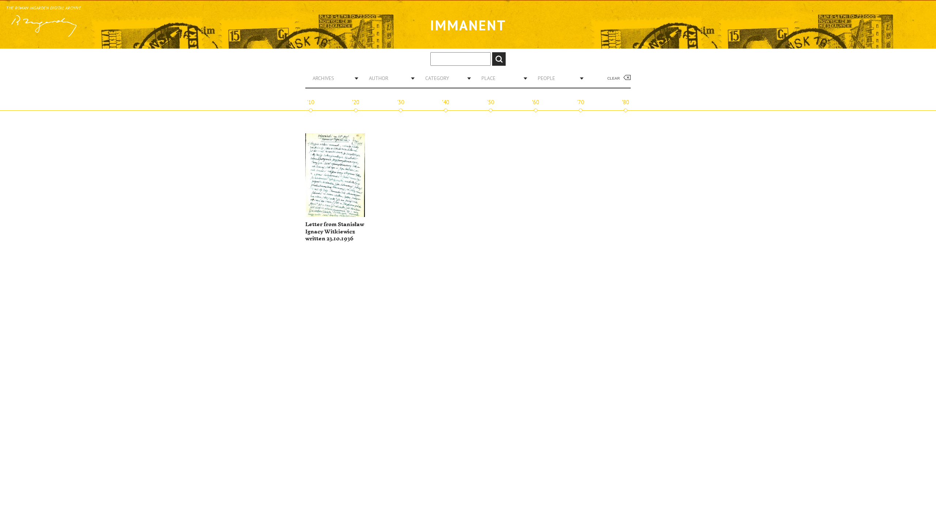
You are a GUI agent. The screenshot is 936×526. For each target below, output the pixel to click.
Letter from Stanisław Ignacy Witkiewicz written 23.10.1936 (334, 231)
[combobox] (332, 78)
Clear (613, 78)
